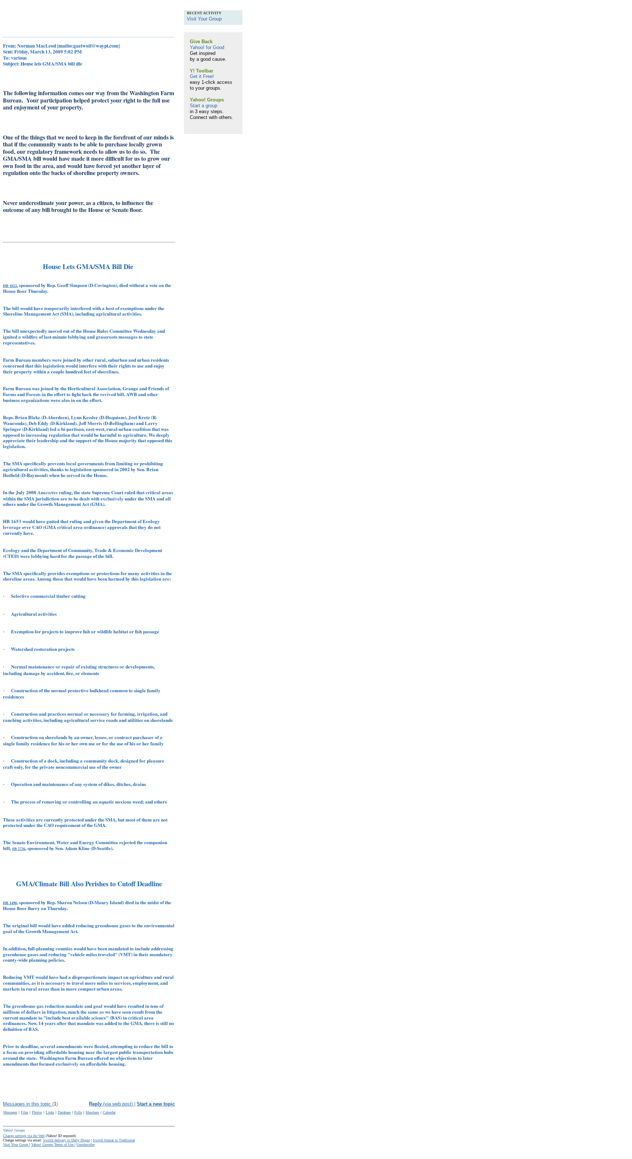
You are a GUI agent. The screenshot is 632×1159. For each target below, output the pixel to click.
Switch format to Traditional (114, 1140)
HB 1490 (10, 903)
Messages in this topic (27, 1104)
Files (24, 1112)
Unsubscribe (85, 1145)
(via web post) (111, 1104)
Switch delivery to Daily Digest (66, 1140)
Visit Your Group (16, 1145)
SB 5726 (18, 849)
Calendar (109, 1112)
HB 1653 (10, 286)
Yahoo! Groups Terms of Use (53, 1145)
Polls (78, 1112)
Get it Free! (202, 76)
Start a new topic (156, 1104)
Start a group (203, 105)
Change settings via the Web (24, 1136)
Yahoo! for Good (207, 47)
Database (64, 1112)
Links (50, 1112)
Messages (10, 1112)
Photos (37, 1112)
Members (92, 1112)
